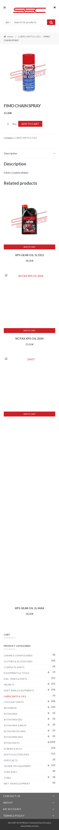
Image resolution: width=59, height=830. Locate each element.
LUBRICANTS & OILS (29, 36)
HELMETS (9, 684)
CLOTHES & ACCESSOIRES (18, 661)
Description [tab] (10, 153)
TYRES (7, 777)
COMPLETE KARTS (14, 667)
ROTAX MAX (10, 713)
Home (10, 36)
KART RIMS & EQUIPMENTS (19, 690)
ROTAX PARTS (12, 742)
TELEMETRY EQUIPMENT (17, 766)
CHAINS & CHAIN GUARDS (18, 655)
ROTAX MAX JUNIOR (15, 725)
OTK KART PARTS (14, 702)
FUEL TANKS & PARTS (15, 678)
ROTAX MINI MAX (13, 737)
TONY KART (10, 772)
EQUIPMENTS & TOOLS (16, 673)
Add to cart (30, 123)
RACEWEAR (10, 708)
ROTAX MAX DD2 (13, 719)
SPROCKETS (11, 760)
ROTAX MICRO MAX (15, 731)
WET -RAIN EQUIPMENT (17, 783)
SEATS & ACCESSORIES (16, 754)
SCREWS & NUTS (13, 748)
